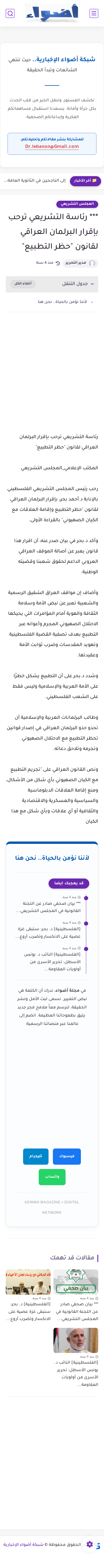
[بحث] (10, 13)
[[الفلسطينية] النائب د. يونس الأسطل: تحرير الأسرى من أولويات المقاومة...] (75, 1340)
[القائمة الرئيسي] (94, 13)
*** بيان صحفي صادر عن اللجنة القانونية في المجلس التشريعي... (48, 908)
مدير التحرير (76, 263)
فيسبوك (67, 1157)
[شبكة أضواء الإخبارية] (52, 13)
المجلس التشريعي (77, 204)
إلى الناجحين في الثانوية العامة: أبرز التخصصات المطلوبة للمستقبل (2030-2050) (34, 181)
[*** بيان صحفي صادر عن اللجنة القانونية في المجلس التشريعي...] (75, 1282)
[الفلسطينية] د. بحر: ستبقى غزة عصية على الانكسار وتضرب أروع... (48, 933)
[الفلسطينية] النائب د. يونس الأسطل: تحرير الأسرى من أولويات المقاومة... (52, 962)
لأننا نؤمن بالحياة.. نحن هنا (62, 302)
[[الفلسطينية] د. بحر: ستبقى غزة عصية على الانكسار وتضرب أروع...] (28, 1282)
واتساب (52, 1177)
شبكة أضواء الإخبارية (23, 1545)
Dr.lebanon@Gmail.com (52, 147)
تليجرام (35, 1157)
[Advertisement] (52, 379)
